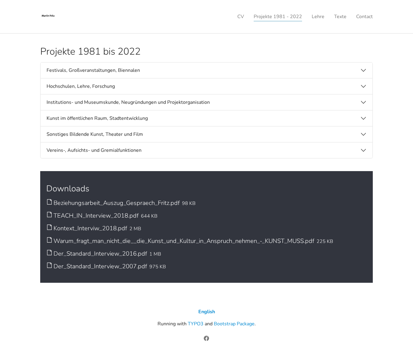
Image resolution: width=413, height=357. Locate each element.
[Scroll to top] (399, 343)
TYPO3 (195, 323)
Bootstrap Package (234, 323)
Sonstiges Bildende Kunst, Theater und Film (95, 134)
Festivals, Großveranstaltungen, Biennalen (93, 70)
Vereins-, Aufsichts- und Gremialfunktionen (94, 150)
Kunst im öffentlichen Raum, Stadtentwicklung (97, 118)
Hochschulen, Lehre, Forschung (81, 86)
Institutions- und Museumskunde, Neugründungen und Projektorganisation (128, 102)
